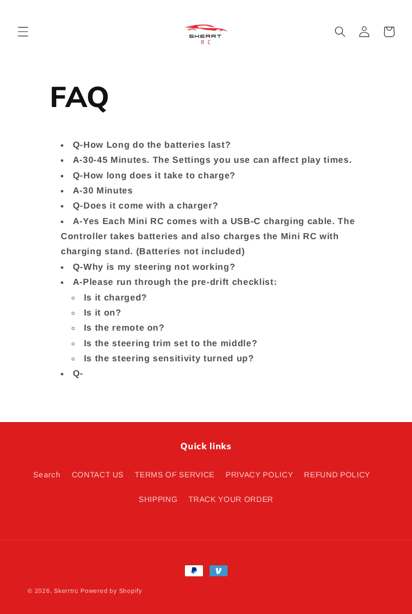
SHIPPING (158, 499)
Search (46, 474)
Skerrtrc (66, 590)
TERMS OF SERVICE (175, 474)
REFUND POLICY (337, 474)
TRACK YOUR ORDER (230, 499)
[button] (23, 32)
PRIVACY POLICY (259, 474)
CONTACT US (98, 474)
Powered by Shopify (111, 590)
